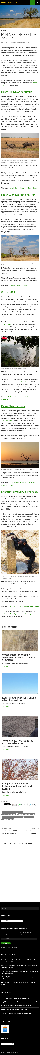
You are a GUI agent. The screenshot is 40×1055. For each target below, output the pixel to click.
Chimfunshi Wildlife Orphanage (20, 492)
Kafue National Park (13, 406)
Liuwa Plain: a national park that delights (23, 188)
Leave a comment (24, 42)
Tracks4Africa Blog (9, 2)
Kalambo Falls (25, 382)
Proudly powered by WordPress (9, 1052)
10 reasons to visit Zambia (18, 285)
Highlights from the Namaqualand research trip (16, 1013)
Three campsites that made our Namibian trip (15, 1009)
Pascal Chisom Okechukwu (9, 982)
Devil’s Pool (7, 324)
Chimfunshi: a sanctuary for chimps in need (24, 606)
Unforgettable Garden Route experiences (30, 830)
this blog (28, 614)
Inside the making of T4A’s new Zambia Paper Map (9, 830)
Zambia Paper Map (8, 819)
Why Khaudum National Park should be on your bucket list (19, 1002)
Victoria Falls (9, 292)
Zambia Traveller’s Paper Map (11, 614)
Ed (2, 977)
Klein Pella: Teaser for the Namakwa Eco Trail (15, 998)
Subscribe (6, 943)
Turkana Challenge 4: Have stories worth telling (16, 1005)
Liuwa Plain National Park (16, 92)
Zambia (3, 31)
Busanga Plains (6, 421)
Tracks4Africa (13, 42)
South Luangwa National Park (18, 194)
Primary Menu (37, 2)
